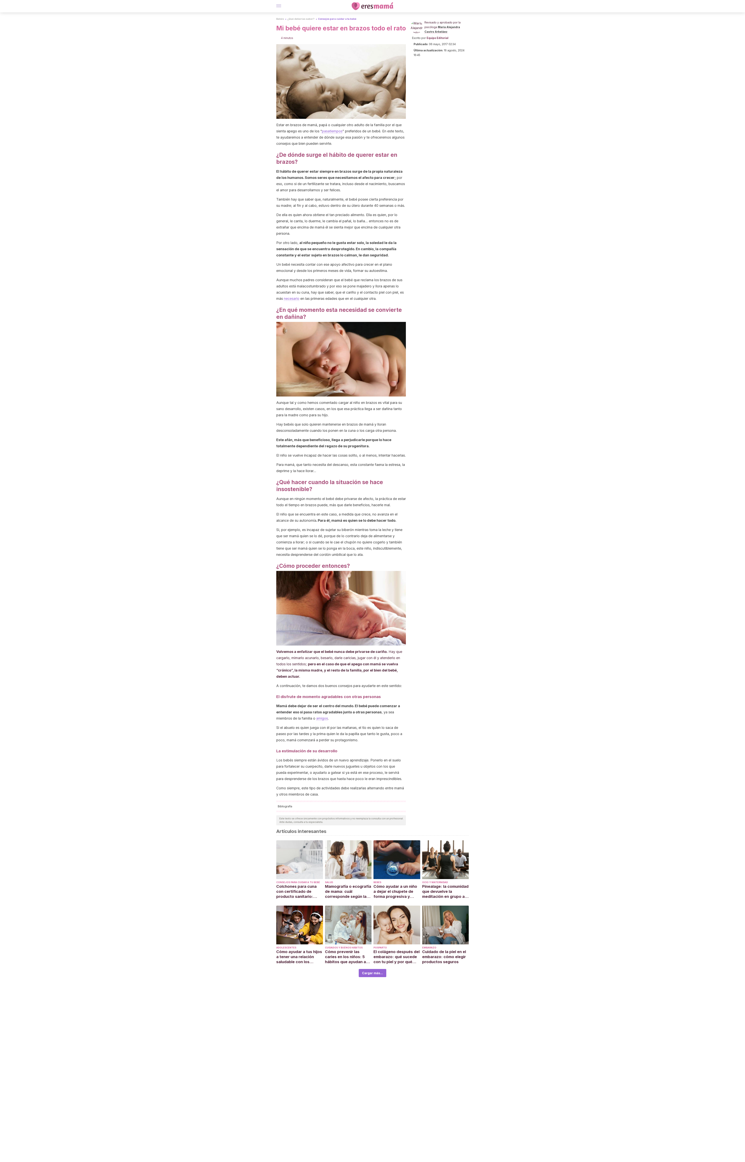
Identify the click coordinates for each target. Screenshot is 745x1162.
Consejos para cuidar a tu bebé (337, 18)
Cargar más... (372, 973)
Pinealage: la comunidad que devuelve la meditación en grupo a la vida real (445, 891)
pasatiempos (332, 131)
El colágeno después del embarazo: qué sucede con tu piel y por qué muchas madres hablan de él (396, 956)
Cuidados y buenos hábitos (344, 947)
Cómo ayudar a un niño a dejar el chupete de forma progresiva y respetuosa (395, 891)
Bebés (280, 18)
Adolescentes (286, 947)
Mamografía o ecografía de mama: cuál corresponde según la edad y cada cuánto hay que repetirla (348, 891)
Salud (329, 882)
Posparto (380, 947)
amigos (322, 718)
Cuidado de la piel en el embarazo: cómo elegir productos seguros (444, 956)
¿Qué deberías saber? (300, 18)
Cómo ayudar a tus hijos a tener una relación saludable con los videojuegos (299, 956)
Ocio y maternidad (435, 882)
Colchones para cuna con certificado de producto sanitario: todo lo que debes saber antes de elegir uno (299, 891)
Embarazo (429, 947)
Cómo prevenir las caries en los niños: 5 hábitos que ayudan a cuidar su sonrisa (345, 956)
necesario (291, 299)
